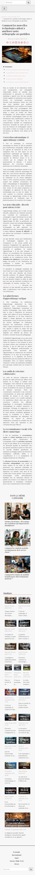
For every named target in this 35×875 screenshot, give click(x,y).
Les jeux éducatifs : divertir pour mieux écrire (17, 73)
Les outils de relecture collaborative (14, 79)
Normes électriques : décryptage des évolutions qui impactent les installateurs (17, 523)
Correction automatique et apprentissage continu (17, 70)
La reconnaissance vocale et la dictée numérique (17, 82)
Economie (16, 852)
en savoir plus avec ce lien (17, 284)
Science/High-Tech (14, 17)
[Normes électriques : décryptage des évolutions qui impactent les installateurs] (17, 511)
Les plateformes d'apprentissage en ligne (15, 76)
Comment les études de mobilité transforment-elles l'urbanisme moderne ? (17, 577)
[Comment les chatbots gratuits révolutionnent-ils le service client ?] (17, 537)
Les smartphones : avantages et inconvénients (17, 824)
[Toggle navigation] (4, 8)
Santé (17, 858)
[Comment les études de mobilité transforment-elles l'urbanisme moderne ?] (17, 564)
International (16, 855)
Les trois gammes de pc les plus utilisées (24, 794)
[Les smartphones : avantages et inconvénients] (17, 820)
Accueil (3, 17)
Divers (16, 864)
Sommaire (8, 67)
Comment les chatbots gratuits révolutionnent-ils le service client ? (16, 550)
